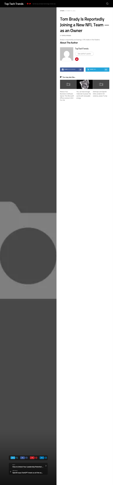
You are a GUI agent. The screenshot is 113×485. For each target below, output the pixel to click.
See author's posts (84, 54)
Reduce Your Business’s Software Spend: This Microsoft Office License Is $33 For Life (67, 96)
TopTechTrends (66, 35)
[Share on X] (14, 458)
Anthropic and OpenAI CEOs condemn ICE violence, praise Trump (100, 94)
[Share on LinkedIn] (42, 458)
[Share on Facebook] (23, 458)
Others (62, 11)
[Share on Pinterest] (33, 458)
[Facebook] (28, 3)
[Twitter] (30, 3)
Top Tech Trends (13, 3)
